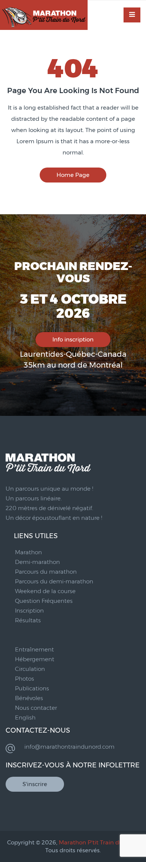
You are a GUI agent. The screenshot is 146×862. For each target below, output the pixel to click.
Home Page (73, 174)
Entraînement (34, 649)
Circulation (30, 668)
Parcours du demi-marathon (54, 581)
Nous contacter (36, 707)
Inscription (29, 610)
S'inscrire (34, 784)
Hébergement (34, 659)
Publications (32, 688)
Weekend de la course (45, 591)
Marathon (28, 552)
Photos (24, 678)
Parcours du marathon (46, 571)
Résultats (28, 620)
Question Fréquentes (44, 600)
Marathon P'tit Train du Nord (98, 842)
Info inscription (73, 339)
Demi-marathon (37, 561)
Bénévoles (29, 698)
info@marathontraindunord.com (69, 746)
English (25, 717)
